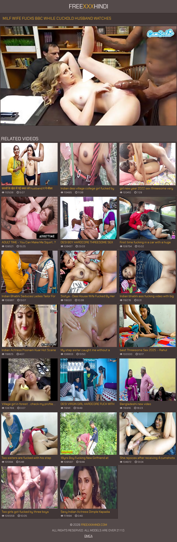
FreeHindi (88, 6)
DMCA (88, 536)
